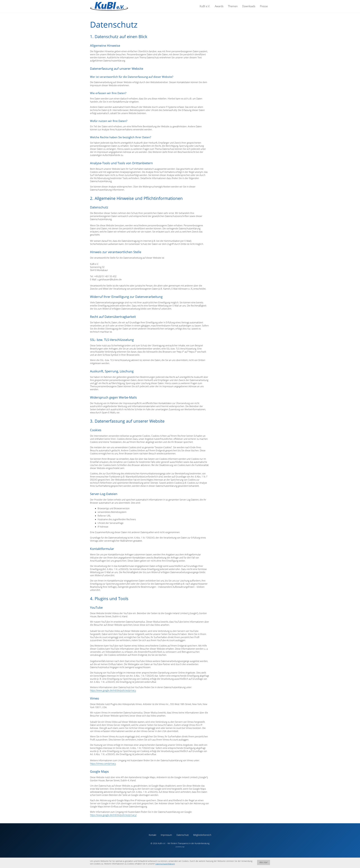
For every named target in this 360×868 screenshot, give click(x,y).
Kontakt (152, 834)
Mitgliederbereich (202, 834)
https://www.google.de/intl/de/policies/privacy (113, 690)
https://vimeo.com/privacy (103, 763)
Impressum (166, 834)
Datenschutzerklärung (165, 864)
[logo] (109, 6)
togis (183, 846)
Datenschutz (182, 834)
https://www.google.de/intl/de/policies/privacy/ (113, 815)
